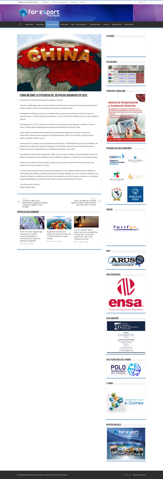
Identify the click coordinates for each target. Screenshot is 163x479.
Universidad (128, 24)
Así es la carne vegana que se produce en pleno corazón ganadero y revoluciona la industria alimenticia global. (31, 236)
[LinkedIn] (142, 2)
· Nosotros (45, 2)
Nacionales (29, 24)
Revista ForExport (139, 475)
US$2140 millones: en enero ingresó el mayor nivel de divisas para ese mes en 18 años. (83, 202)
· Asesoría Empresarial (59, 2)
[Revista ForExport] (39, 12)
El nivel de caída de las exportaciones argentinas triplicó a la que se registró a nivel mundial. (34, 203)
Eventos (106, 24)
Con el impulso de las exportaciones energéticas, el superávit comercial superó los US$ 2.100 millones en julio (86, 234)
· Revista (82, 2)
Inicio (20, 24)
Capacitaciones (95, 24)
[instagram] (145, 2)
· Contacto (73, 2)
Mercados (64, 24)
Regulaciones (117, 24)
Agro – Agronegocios (79, 24)
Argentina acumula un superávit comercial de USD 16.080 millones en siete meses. (59, 235)
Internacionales (52, 24)
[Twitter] (139, 2)
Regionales (40, 24)
